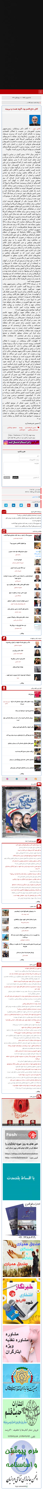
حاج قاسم (22, 430)
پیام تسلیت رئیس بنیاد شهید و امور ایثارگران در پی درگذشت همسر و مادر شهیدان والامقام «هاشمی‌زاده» (22, 978)
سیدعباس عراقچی (33, 430)
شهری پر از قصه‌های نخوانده (32, 968)
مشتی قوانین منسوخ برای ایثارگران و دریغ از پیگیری (26, 879)
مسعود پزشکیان (11, 428)
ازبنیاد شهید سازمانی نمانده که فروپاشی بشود (28, 853)
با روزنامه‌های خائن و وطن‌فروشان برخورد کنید (28, 845)
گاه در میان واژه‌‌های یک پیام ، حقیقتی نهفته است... (26, 895)
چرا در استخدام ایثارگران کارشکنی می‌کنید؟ (28, 515)
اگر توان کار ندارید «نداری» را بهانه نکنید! (29, 1075)
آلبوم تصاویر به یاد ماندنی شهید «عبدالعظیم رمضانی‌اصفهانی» (23, 1012)
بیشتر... (21, 633)
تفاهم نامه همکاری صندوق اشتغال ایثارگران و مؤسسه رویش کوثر (23, 518)
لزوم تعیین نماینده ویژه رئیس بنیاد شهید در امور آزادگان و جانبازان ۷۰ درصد (22, 867)
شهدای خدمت (36, 521)
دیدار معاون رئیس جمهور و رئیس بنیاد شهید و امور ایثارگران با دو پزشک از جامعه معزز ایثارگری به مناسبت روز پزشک (23, 1036)
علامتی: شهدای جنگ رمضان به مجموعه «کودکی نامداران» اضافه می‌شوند (23, 1057)
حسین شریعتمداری (30, 428)
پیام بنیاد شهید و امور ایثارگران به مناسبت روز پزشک (26, 1025)
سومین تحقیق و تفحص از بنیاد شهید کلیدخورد (28, 1067)
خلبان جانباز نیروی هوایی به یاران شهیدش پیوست (26, 1017)
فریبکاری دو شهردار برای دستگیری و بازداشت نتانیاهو (26, 885)
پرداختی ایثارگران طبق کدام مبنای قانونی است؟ (27, 864)
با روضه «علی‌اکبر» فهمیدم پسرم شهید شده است (27, 1054)
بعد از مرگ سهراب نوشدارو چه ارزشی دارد (29, 898)
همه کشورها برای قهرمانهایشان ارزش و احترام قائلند (26, 856)
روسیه (20, 428)
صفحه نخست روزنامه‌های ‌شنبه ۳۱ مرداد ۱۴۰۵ (27, 1088)
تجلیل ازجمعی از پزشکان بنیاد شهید (30, 1027)
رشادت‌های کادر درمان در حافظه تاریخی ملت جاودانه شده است (23, 984)
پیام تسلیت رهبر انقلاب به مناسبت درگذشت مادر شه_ (26, 103)
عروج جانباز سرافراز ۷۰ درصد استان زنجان (29, 1040)
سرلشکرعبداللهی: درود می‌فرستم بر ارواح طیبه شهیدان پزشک (24, 1046)
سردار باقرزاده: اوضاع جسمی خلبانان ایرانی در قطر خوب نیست (23, 1072)
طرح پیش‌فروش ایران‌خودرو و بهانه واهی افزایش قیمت (25, 887)
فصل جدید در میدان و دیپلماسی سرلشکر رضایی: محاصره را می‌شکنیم (24, 1000)
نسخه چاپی (35, 497)
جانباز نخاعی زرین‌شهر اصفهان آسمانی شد (29, 1061)
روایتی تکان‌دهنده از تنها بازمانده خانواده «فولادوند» (26, 1085)
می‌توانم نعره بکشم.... (34, 882)
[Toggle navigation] (41, 92)
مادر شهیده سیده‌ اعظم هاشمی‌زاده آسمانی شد (27, 1069)
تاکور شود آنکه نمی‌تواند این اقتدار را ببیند (29, 850)
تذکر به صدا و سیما (35, 871)
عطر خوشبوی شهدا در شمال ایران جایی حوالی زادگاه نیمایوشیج (23, 1064)
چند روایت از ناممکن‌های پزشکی (31, 1004)
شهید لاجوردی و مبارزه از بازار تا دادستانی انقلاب (27, 1051)
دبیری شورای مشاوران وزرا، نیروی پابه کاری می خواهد (26, 893)
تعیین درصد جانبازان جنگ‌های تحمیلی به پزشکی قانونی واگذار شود (22, 858)
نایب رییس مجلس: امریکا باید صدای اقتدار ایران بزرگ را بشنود (23, 1030)
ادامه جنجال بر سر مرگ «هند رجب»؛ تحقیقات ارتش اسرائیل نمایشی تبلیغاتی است (24, 992)
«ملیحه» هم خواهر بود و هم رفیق (31, 1048)
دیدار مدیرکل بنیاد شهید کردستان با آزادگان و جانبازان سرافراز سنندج (22, 1043)
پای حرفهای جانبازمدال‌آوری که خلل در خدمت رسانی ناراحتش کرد (22, 1077)
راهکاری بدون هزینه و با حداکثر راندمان (29, 847)
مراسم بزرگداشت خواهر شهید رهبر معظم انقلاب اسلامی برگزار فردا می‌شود (23, 1021)
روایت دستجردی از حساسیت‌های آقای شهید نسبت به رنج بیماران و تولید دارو (22, 988)
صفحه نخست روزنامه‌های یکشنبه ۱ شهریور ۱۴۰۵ (27, 1033)
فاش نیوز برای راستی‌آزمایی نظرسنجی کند (29, 877)
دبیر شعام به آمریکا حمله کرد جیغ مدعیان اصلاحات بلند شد (24, 974)
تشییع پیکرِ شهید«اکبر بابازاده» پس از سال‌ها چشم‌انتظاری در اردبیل (22, 1014)
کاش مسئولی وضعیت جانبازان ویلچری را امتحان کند (26, 861)
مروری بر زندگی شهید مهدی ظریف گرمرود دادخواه (27, 981)
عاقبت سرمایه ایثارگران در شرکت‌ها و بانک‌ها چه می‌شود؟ (25, 874)
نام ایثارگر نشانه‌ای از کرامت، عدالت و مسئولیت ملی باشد (25, 1080)
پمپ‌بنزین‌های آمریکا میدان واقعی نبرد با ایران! (27, 526)
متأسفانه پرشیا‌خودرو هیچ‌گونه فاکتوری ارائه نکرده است (25, 890)
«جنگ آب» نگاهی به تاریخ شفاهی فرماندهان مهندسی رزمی (24, 1083)
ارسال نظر (6, 477)
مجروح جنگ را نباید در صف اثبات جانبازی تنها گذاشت (25, 523)
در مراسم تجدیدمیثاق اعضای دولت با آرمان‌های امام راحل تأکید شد (22, 996)
